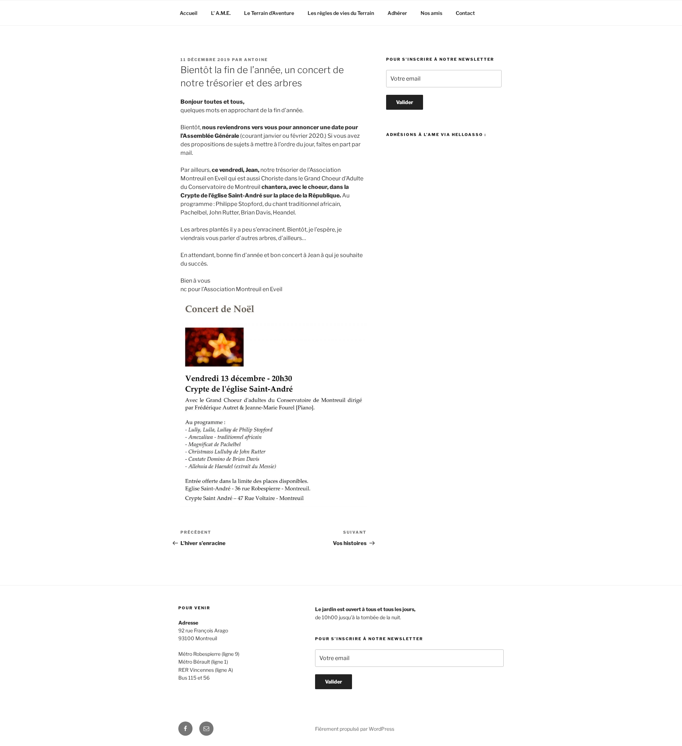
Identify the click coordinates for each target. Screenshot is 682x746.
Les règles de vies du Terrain (341, 13)
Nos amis (431, 13)
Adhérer (397, 13)
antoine (256, 59)
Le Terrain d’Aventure (269, 13)
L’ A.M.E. (221, 13)
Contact (465, 13)
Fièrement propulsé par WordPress (354, 729)
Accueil (188, 13)
